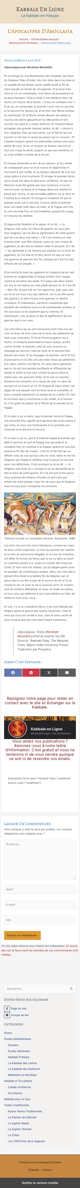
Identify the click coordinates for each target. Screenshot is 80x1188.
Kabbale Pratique (18, 1057)
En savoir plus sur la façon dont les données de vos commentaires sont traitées (39, 950)
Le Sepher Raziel (18, 1123)
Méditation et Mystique (22, 1074)
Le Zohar (13, 1135)
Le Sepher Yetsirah (20, 1129)
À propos (33, 1170)
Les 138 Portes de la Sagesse (26, 1141)
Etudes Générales (19, 1051)
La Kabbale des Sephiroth (24, 1068)
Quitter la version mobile (40, 1183)
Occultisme (15, 1093)
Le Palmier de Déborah (22, 1117)
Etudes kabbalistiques (17, 1038)
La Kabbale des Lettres (22, 1063)
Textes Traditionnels (16, 1105)
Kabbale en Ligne (40, 9)
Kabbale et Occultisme (18, 1080)
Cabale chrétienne (19, 1087)
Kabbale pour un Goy (17, 1099)
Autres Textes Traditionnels (25, 1111)
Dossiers (13, 1045)
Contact (47, 1170)
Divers (8, 1032)
